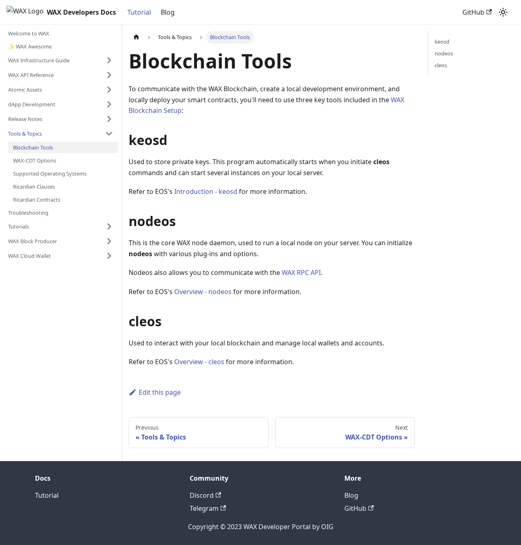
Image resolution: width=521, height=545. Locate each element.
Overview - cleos (199, 361)
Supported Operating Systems (50, 173)
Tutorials (18, 226)
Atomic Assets (25, 89)
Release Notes (25, 119)
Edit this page (160, 392)
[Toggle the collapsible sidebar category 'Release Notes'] (109, 118)
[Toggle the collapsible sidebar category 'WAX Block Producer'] (109, 241)
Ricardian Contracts (36, 199)
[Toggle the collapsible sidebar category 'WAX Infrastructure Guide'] (109, 60)
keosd (442, 41)
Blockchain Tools (33, 147)
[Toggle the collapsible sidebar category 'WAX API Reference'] (109, 74)
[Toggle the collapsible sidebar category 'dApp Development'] (109, 104)
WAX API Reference (31, 75)
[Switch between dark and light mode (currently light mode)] (503, 12)
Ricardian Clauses (34, 186)
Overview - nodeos (203, 291)
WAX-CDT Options (34, 160)
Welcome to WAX (28, 33)
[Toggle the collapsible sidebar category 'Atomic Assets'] (109, 89)
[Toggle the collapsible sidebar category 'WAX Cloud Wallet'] (109, 255)
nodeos (444, 53)
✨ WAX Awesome (30, 46)
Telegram (204, 508)
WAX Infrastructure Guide (39, 60)
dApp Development (31, 104)
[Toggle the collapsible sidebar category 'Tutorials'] (109, 226)
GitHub (473, 12)
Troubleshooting (28, 212)
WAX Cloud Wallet (29, 255)
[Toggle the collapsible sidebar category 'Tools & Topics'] (109, 133)
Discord (202, 495)
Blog (168, 12)
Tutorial (139, 12)
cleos (441, 65)
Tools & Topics (25, 133)
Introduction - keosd (205, 191)
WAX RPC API (301, 272)
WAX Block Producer (32, 241)
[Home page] (136, 37)
